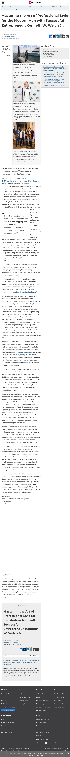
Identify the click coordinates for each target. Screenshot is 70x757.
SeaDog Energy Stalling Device (24, 292)
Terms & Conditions (7, 748)
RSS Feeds (57, 700)
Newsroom (39, 725)
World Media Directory (44, 6)
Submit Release (8, 710)
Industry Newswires (25, 704)
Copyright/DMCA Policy (23, 748)
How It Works (5, 694)
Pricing (3, 700)
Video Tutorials (6, 725)
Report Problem (6, 732)
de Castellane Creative (9, 36)
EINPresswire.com (9, 181)
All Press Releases (42, 694)
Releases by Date (42, 710)
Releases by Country (42, 704)
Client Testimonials (7, 729)
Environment (32, 662)
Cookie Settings (18, 750)
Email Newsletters (63, 6)
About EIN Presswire (42, 719)
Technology (7, 664)
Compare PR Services (8, 707)
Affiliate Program (59, 697)
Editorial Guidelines (7, 722)
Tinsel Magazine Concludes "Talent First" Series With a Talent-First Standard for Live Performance (54, 74)
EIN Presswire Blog (42, 722)
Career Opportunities (43, 732)
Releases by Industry (42, 700)
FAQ (2, 719)
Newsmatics (57, 748)
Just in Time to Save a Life (25, 352)
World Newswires (24, 697)
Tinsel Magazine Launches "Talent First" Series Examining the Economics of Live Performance (54, 80)
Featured (39, 697)
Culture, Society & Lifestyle (19, 662)
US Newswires (23, 700)
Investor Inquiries (41, 729)
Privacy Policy (5, 750)
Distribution (5, 704)
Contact (39, 735)
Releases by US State (43, 707)
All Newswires (23, 694)
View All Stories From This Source (54, 85)
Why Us (3, 697)
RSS (54, 6)
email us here (6, 504)
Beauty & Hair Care (25, 660)
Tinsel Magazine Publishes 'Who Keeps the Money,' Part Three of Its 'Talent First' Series (54, 68)
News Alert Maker (59, 707)
